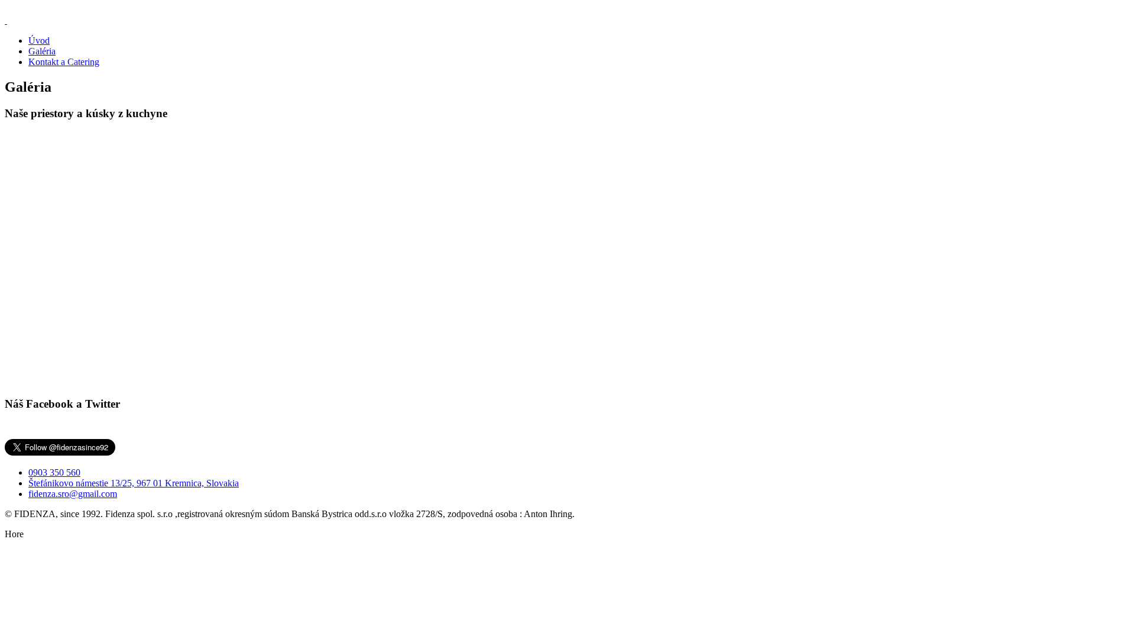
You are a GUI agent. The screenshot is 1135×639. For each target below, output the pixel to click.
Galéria (42, 51)
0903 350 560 (54, 472)
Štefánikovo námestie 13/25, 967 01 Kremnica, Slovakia (133, 483)
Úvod (39, 41)
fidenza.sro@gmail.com (72, 494)
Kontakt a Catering (63, 62)
